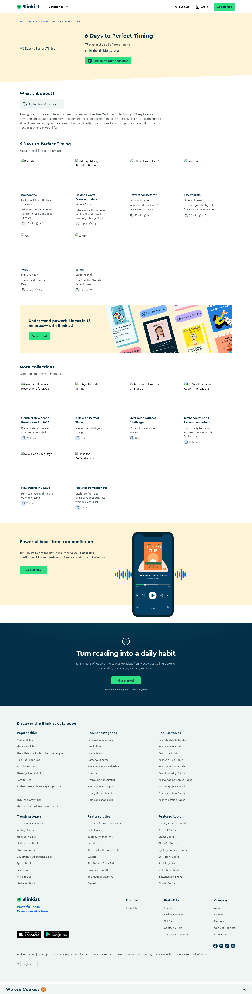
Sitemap (43, 954)
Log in (204, 6)
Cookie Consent (124, 954)
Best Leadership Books (171, 766)
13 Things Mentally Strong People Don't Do (40, 790)
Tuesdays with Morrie (100, 836)
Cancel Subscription (176, 934)
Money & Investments (100, 793)
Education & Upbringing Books (35, 856)
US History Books (168, 856)
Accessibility (145, 954)
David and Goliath (98, 870)
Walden (92, 856)
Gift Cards (170, 921)
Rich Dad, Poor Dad (28, 760)
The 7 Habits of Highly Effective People (40, 753)
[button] (126, 989)
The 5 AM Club (25, 746)
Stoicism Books (26, 850)
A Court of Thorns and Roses (104, 823)
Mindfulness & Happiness (102, 786)
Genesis (92, 883)
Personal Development (101, 740)
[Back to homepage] (28, 6)
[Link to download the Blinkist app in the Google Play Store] (56, 934)
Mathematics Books (28, 843)
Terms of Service (80, 954)
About (218, 908)
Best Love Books (168, 753)
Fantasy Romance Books (172, 823)
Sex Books (23, 870)
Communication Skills (100, 799)
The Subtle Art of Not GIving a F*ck (37, 806)
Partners (219, 921)
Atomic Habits (25, 740)
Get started (224, 7)
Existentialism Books (170, 876)
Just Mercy (94, 830)
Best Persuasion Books (171, 799)
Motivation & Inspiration (34, 21)
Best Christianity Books (172, 740)
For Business (182, 6)
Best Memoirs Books (170, 746)
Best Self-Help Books (170, 760)
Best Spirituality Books (171, 773)
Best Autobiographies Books (175, 779)
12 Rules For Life (26, 766)
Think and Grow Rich (29, 799)
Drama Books (166, 836)
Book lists (131, 908)
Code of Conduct (224, 928)
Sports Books (25, 863)
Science (92, 773)
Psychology (95, 746)
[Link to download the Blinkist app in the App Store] (29, 934)
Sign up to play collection (111, 61)
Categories (56, 7)
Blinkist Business (173, 914)
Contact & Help (173, 928)
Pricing (168, 908)
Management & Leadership (103, 766)
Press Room (221, 934)
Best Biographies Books (172, 786)
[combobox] (29, 964)
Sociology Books (168, 863)
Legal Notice (59, 954)
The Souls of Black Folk (101, 863)
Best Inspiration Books (171, 793)
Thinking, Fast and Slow (31, 773)
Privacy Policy (102, 954)
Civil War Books (167, 843)
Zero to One (24, 779)
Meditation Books (27, 836)
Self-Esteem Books (169, 870)
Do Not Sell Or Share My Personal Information (183, 954)
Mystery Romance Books (173, 850)
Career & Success (98, 760)
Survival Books (167, 830)
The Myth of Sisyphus (100, 876)
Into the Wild (95, 843)
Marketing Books (27, 883)
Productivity (95, 753)
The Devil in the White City (103, 850)
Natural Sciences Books (30, 823)
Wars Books (24, 876)
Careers (218, 914)
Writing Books (25, 830)
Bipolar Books (166, 883)
